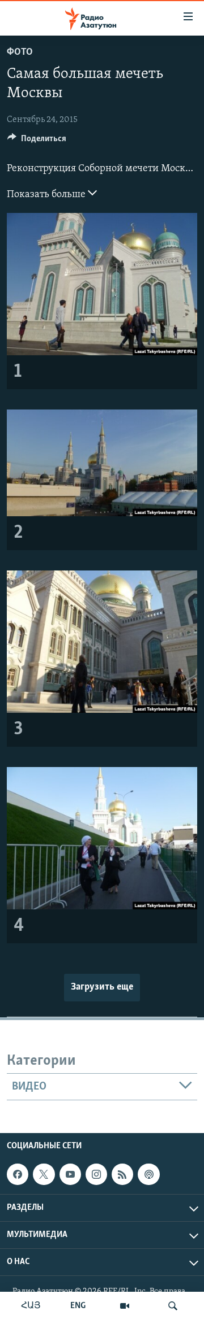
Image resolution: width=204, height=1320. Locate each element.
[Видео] (125, 1306)
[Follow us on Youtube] (70, 1174)
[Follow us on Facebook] (17, 1174)
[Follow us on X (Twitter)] (43, 1174)
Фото (20, 52)
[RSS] (122, 1174)
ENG (78, 1305)
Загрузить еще (102, 987)
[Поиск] (173, 1306)
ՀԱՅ (31, 1305)
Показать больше (47, 195)
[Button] (36, 141)
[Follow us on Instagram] (96, 1174)
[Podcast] (148, 1174)
